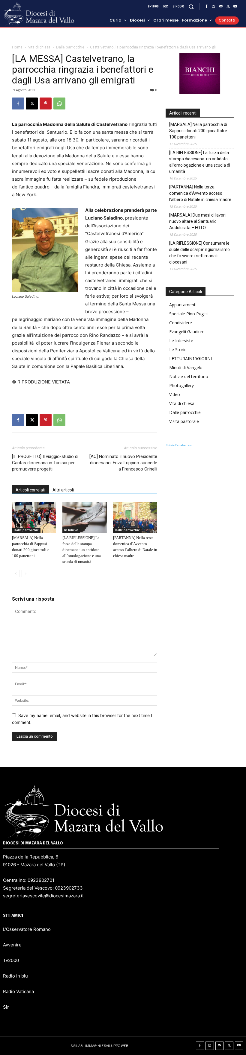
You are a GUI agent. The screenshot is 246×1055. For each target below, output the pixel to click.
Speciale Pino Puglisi (188, 313)
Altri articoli (63, 490)
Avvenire (12, 945)
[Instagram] (213, 6)
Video (174, 394)
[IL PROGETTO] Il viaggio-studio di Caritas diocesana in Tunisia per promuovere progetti (45, 463)
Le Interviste (181, 340)
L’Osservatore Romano (27, 929)
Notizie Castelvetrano (179, 445)
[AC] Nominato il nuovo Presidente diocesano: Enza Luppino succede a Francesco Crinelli (123, 463)
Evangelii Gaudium (187, 331)
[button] (191, 6)
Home (17, 47)
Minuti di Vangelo (185, 367)
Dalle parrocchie (70, 47)
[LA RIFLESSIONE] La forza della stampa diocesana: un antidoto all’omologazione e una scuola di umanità (81, 549)
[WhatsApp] (59, 103)
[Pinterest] (46, 103)
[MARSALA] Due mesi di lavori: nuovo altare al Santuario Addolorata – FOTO (197, 221)
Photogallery (181, 385)
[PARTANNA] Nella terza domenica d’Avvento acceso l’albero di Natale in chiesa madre (200, 193)
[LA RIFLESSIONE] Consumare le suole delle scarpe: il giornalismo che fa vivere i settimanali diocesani (199, 252)
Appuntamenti (182, 304)
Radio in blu (15, 976)
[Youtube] (235, 6)
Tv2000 (11, 960)
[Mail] (220, 6)
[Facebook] (206, 6)
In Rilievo (71, 530)
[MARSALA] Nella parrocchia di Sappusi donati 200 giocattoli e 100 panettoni (198, 130)
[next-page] (25, 573)
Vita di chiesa (39, 47)
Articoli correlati (30, 490)
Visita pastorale (184, 421)
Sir (6, 1007)
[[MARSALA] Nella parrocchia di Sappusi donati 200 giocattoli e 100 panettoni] (34, 517)
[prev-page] (16, 573)
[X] (228, 6)
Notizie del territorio (188, 376)
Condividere (180, 322)
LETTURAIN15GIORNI (190, 358)
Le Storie (178, 349)
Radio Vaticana (18, 991)
